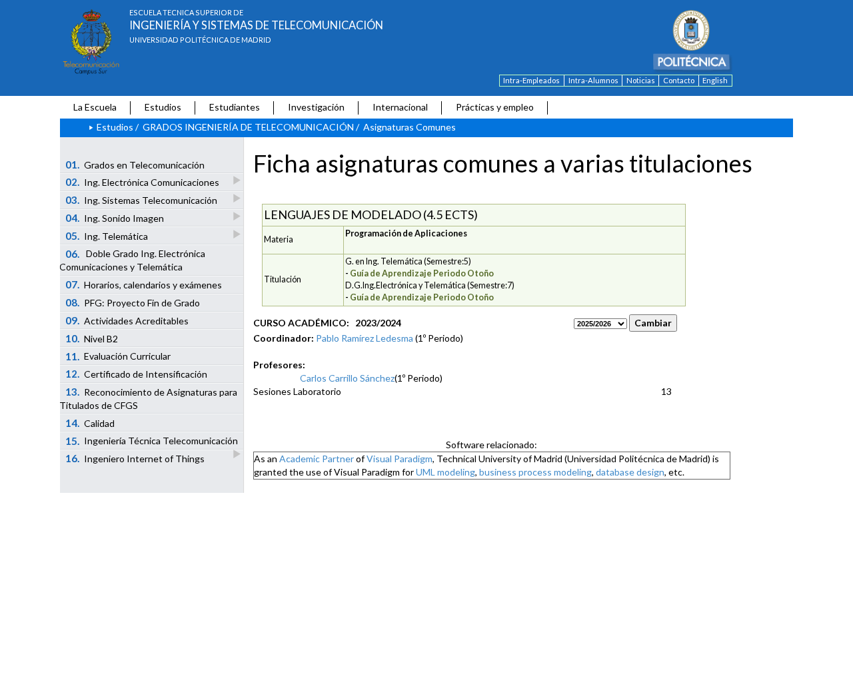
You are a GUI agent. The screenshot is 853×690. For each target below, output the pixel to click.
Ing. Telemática (107, 236)
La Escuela (95, 107)
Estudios (163, 107)
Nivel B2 (92, 338)
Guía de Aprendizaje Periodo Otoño (422, 273)
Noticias (640, 80)
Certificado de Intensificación (136, 374)
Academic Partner (316, 458)
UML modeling (445, 472)
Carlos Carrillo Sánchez (347, 378)
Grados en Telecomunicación (135, 165)
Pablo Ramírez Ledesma (364, 338)
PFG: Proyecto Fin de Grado (133, 302)
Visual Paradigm (399, 458)
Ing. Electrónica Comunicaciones (142, 182)
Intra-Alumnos (593, 80)
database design (630, 472)
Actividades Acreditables (127, 320)
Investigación (316, 107)
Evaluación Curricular (118, 356)
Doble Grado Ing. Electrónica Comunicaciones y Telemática (132, 260)
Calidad (90, 423)
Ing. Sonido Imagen (115, 218)
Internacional (400, 107)
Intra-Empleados (531, 80)
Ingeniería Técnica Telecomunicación (152, 441)
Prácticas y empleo (495, 107)
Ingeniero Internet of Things (135, 458)
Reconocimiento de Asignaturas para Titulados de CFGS (148, 398)
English (715, 80)
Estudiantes (234, 107)
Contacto (678, 80)
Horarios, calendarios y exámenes (144, 284)
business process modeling (535, 472)
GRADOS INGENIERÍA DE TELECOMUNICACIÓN (248, 127)
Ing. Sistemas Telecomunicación (141, 200)
